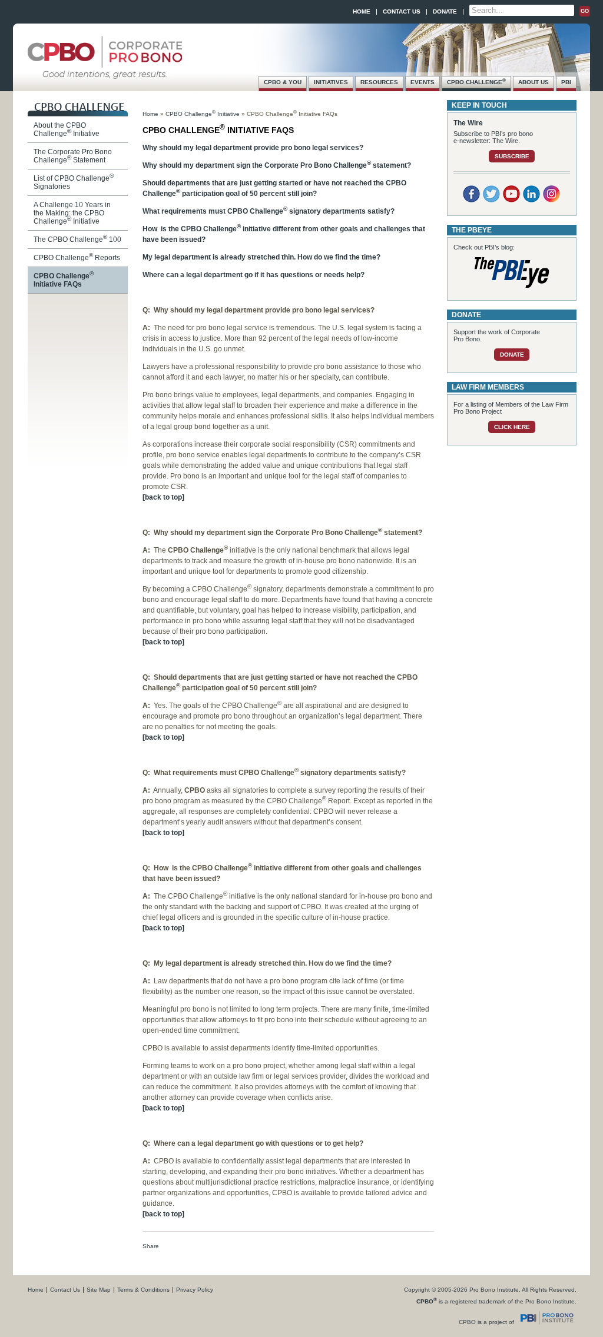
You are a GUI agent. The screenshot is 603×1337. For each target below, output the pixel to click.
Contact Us (401, 11)
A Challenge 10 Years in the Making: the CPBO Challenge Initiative (72, 213)
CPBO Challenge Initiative (202, 114)
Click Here (512, 427)
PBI (566, 82)
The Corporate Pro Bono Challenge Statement (73, 156)
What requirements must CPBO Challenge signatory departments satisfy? (269, 211)
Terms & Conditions (143, 1289)
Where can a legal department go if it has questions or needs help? (254, 275)
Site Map (99, 1289)
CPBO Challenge (476, 81)
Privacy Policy (194, 1289)
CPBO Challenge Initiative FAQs (64, 280)
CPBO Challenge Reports (77, 258)
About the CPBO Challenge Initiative (67, 129)
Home (361, 11)
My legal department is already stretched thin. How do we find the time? (261, 257)
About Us (533, 82)
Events (422, 82)
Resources (379, 82)
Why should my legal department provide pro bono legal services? (253, 148)
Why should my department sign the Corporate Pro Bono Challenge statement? (277, 165)
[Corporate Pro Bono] (105, 73)
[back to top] (163, 497)
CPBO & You (283, 82)
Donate (445, 11)
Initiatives (331, 82)
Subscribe (512, 156)
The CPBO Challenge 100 (77, 239)
